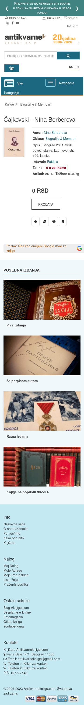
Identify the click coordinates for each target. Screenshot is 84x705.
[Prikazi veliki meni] (51, 83)
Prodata (45, 204)
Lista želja (11, 579)
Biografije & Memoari (35, 104)
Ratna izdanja (17, 436)
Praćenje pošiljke (16, 584)
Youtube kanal (14, 626)
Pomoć (72, 18)
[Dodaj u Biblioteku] (45, 221)
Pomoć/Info (12, 533)
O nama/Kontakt (16, 528)
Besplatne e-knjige (17, 612)
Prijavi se (53, 18)
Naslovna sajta (14, 524)
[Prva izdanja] (42, 299)
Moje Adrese (13, 570)
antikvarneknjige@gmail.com (39, 658)
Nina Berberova (55, 132)
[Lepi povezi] (42, 467)
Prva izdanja (16, 325)
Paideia (52, 161)
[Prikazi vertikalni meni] (9, 83)
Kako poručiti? (14, 538)
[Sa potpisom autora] (42, 355)
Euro (71, 25)
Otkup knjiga (13, 621)
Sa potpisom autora (22, 380)
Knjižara (9, 542)
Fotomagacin (13, 616)
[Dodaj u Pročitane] (62, 221)
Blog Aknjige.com (16, 607)
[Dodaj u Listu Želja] (36, 221)
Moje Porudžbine (16, 575)
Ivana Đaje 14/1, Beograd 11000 (30, 654)
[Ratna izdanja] (42, 411)
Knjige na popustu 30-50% (28, 492)
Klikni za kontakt (35, 663)
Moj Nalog (11, 565)
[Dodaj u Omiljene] (54, 221)
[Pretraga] (68, 55)
